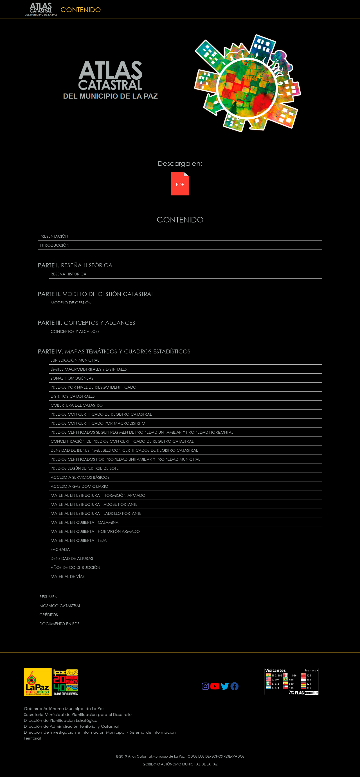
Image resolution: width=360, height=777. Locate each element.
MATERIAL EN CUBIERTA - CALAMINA (84, 522)
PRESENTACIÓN (53, 236)
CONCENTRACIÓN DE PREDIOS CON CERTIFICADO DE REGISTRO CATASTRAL (122, 441)
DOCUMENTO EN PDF (59, 623)
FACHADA (60, 549)
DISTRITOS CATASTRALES (73, 396)
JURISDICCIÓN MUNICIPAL (75, 360)
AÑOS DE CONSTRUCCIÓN (75, 567)
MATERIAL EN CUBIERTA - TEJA (79, 540)
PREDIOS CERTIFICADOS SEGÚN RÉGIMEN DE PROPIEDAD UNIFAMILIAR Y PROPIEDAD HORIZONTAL (142, 432)
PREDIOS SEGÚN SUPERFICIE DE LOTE (85, 468)
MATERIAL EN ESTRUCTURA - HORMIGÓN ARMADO (98, 495)
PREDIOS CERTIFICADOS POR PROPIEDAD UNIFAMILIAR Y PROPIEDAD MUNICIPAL (125, 459)
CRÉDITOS (48, 614)
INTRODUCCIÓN (54, 245)
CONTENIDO (80, 9)
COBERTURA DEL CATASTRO (77, 405)
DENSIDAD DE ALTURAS (72, 558)
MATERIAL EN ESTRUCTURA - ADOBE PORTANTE (94, 504)
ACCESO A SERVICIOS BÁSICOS (80, 477)
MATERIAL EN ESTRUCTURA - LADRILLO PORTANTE (96, 513)
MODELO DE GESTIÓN (71, 302)
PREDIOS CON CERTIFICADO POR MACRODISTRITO (98, 423)
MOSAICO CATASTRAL (60, 605)
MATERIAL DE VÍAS (68, 576)
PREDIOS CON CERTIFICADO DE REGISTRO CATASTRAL (101, 414)
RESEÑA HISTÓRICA (68, 274)
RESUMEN (48, 596)
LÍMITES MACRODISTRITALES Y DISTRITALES (89, 369)
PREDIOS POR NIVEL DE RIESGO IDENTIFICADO (93, 387)
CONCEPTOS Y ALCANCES (75, 331)
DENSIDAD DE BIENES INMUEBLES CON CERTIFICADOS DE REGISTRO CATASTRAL (124, 450)
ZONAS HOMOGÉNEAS (72, 378)
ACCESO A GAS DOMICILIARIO (79, 486)
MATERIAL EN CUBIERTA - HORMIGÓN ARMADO (95, 531)
